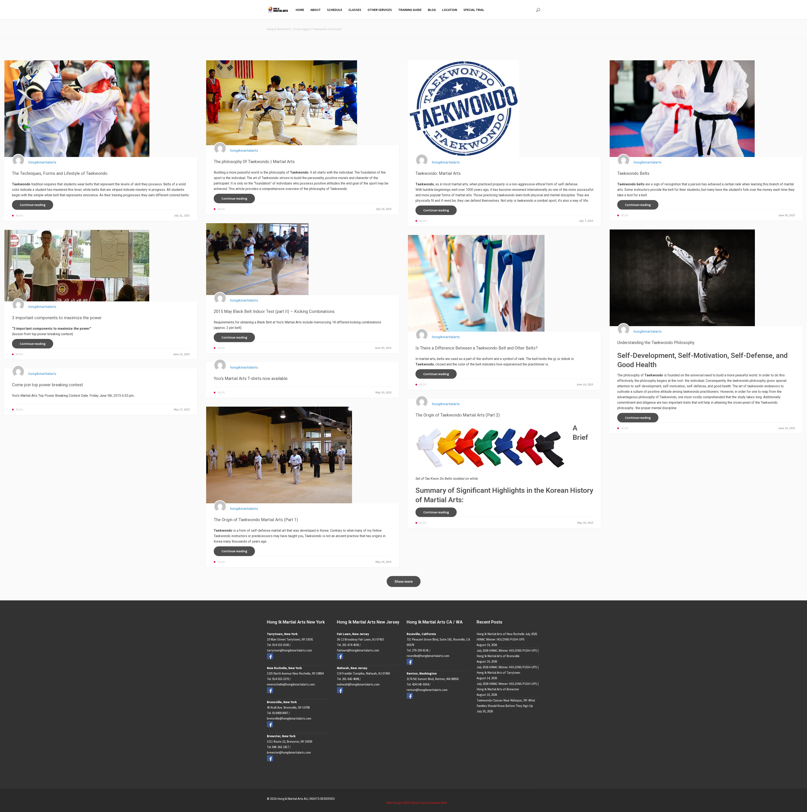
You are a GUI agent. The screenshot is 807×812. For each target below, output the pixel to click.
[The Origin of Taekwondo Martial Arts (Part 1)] (279, 455)
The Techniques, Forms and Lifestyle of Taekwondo (59, 173)
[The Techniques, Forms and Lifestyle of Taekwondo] (76, 108)
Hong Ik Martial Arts (279, 29)
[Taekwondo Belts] (682, 108)
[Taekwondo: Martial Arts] (463, 108)
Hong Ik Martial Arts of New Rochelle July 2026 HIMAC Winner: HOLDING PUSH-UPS (507, 636)
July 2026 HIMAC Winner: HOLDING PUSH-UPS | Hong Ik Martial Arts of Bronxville (507, 653)
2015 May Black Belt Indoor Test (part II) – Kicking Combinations (274, 311)
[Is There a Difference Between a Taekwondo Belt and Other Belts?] (476, 283)
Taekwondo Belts (633, 173)
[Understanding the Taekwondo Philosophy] (682, 277)
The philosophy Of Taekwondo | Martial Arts (254, 161)
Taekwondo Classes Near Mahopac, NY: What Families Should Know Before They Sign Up (506, 703)
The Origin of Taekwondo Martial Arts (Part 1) (256, 519)
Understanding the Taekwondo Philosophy (655, 342)
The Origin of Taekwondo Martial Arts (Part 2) (457, 415)
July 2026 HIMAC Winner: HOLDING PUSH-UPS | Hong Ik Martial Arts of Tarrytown (507, 670)
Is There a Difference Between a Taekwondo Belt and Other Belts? (476, 348)
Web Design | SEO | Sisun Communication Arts (416, 802)
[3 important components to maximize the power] (76, 265)
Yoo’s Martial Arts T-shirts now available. (251, 378)
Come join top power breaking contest (47, 384)
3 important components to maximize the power (57, 317)
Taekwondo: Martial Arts (438, 173)
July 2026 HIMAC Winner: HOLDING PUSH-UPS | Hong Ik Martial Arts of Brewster (507, 686)
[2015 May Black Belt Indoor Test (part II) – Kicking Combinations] (257, 259)
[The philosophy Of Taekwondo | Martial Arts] (281, 102)
